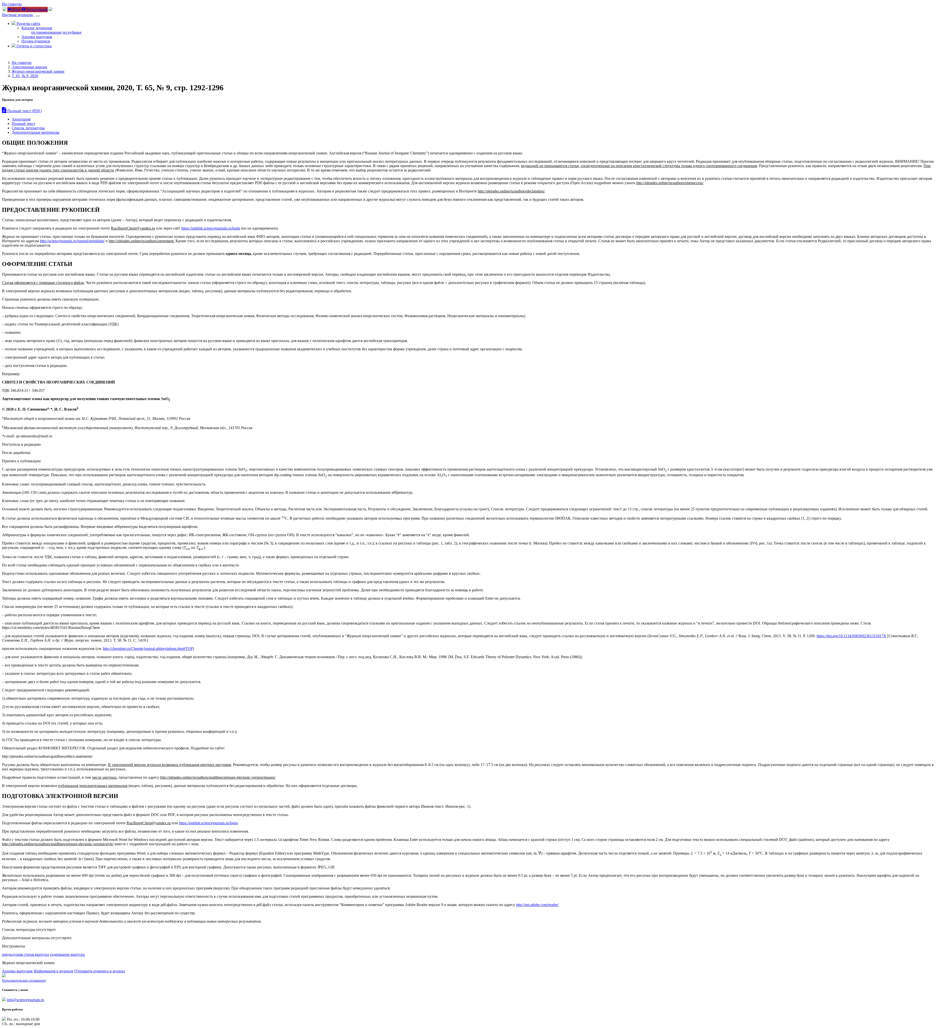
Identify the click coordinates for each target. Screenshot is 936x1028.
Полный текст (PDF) (24, 111)
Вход (16, 9)
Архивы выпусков (36, 37)
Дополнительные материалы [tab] (35, 132)
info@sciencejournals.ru (25, 1000)
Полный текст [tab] (23, 123)
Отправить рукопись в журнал (99, 971)
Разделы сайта (28, 23)
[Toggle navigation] (38, 16)
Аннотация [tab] (21, 119)
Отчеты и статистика (34, 46)
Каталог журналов (36, 28)
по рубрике (72, 32)
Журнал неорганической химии (38, 71)
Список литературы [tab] (28, 128)
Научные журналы (17, 15)
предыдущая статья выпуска (25, 954)
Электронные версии (29, 67)
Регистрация (37, 9)
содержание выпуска (67, 954)
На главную (12, 4)
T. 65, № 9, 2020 (25, 76)
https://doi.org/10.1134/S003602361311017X (851, 636)
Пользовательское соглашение (24, 980)
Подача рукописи (35, 41)
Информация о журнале (53, 971)
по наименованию (46, 32)
